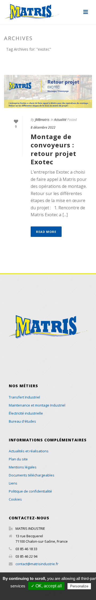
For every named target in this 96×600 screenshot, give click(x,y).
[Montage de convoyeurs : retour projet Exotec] (48, 91)
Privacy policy (50, 593)
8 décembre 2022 (43, 127)
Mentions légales (23, 467)
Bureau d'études (22, 421)
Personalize (79, 586)
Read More (46, 232)
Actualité (60, 119)
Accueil (39, 63)
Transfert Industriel (24, 397)
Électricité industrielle (26, 413)
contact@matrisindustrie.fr (36, 563)
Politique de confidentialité (30, 491)
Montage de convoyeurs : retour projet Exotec (53, 149)
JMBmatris (42, 119)
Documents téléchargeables (31, 475)
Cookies (15, 499)
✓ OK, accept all (46, 586)
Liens (13, 483)
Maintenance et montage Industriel (37, 405)
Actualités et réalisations (29, 451)
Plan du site (18, 459)
